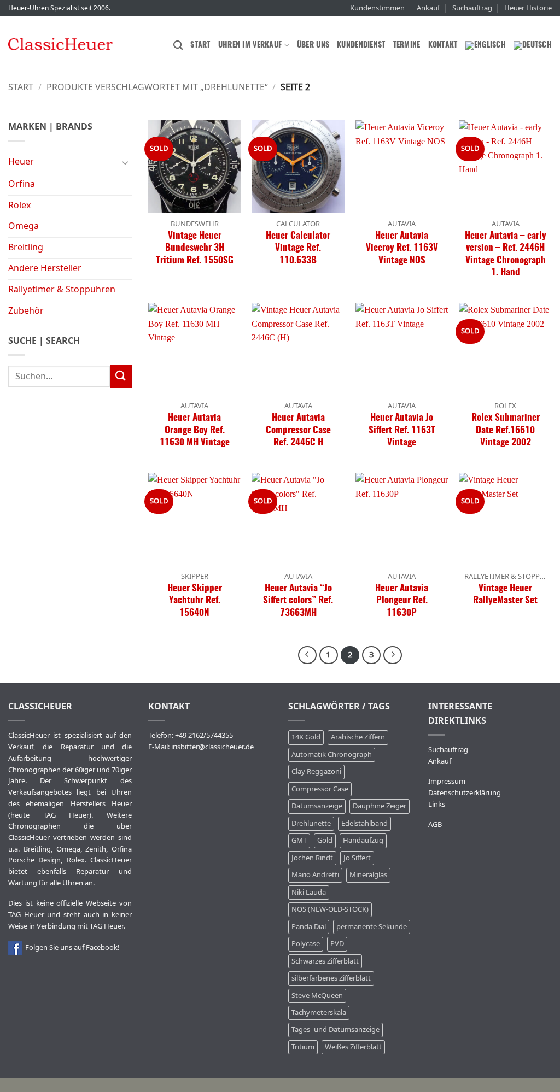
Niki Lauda (308, 892)
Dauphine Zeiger (379, 806)
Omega (23, 226)
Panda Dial (308, 926)
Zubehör (26, 311)
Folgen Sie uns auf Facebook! (71, 947)
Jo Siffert (357, 858)
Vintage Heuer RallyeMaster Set (505, 594)
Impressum (446, 781)
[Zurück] (307, 655)
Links (436, 804)
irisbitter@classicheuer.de (212, 747)
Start (200, 45)
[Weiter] (392, 655)
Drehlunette (311, 823)
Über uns (313, 45)
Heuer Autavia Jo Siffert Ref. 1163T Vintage (402, 430)
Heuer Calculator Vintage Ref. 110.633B (298, 248)
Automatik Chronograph (331, 754)
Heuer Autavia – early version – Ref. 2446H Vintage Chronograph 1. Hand (505, 254)
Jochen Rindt (312, 858)
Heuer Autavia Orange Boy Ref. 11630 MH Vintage (195, 430)
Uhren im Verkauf (250, 45)
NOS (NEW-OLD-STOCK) (330, 909)
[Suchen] (178, 45)
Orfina (21, 184)
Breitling (25, 247)
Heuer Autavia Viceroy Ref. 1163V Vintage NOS (402, 248)
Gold (324, 840)
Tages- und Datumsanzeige (335, 1029)
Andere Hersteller (44, 268)
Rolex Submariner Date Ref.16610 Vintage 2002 (505, 430)
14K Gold (305, 737)
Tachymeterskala (318, 1012)
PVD (337, 943)
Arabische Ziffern (358, 737)
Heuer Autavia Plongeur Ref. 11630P (401, 601)
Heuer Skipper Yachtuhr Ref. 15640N (194, 601)
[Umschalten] (125, 162)
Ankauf (428, 8)
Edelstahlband (364, 823)
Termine (407, 45)
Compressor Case (319, 789)
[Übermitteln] (121, 376)
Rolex (19, 205)
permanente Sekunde (371, 926)
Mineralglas (368, 875)
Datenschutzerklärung (464, 793)
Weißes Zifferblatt (353, 1047)
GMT (299, 840)
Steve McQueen (317, 995)
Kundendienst (361, 45)
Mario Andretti (315, 875)
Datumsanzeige (316, 806)
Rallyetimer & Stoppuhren (61, 289)
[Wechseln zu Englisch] (485, 45)
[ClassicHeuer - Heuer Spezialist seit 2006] (60, 44)
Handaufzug (363, 840)
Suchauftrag (472, 8)
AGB (435, 824)
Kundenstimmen (377, 8)
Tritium (302, 1047)
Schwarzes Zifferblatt (325, 961)
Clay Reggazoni (316, 771)
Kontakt (443, 45)
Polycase (305, 943)
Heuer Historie (528, 8)
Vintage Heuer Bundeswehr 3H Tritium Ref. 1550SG (195, 248)
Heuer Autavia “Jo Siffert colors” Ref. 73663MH (298, 601)
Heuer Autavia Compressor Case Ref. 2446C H (298, 430)
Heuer (21, 161)
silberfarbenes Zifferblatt (331, 978)
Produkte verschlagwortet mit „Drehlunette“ (157, 87)
